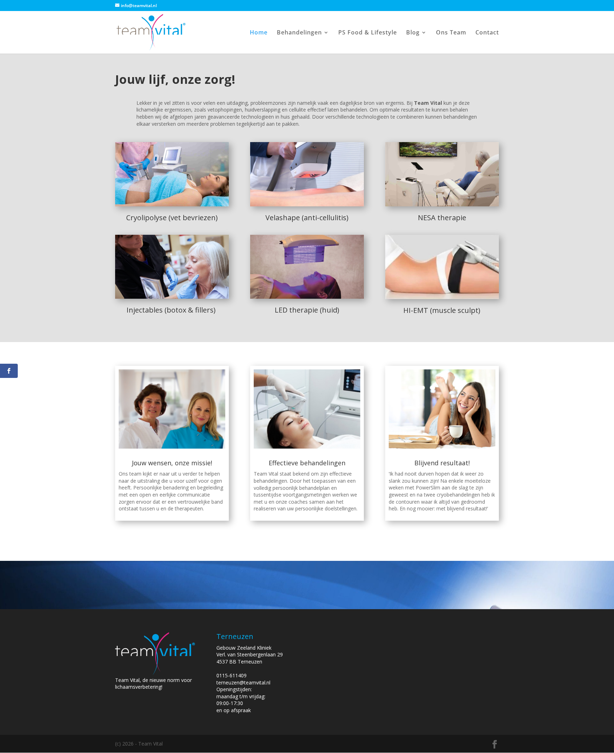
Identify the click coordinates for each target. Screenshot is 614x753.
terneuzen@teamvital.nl (243, 682)
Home (259, 33)
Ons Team (451, 33)
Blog (413, 33)
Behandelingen (299, 33)
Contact (487, 33)
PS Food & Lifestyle (367, 33)
